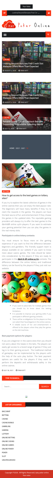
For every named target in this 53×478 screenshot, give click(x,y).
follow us (48, 13)
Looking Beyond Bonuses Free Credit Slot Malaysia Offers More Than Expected (23, 96)
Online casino (8, 441)
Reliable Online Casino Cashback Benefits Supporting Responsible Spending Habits (23, 122)
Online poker (8, 449)
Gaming (5, 430)
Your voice (26, 6)
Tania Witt (24, 102)
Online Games (8, 445)
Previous (39, 13)
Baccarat (6, 411)
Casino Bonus (8, 422)
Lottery (5, 434)
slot (4, 456)
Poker (4, 452)
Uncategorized (8, 460)
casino (6, 91)
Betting (6, 191)
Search (48, 34)
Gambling (6, 426)
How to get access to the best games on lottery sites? (25, 196)
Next (49, 42)
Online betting (8, 437)
